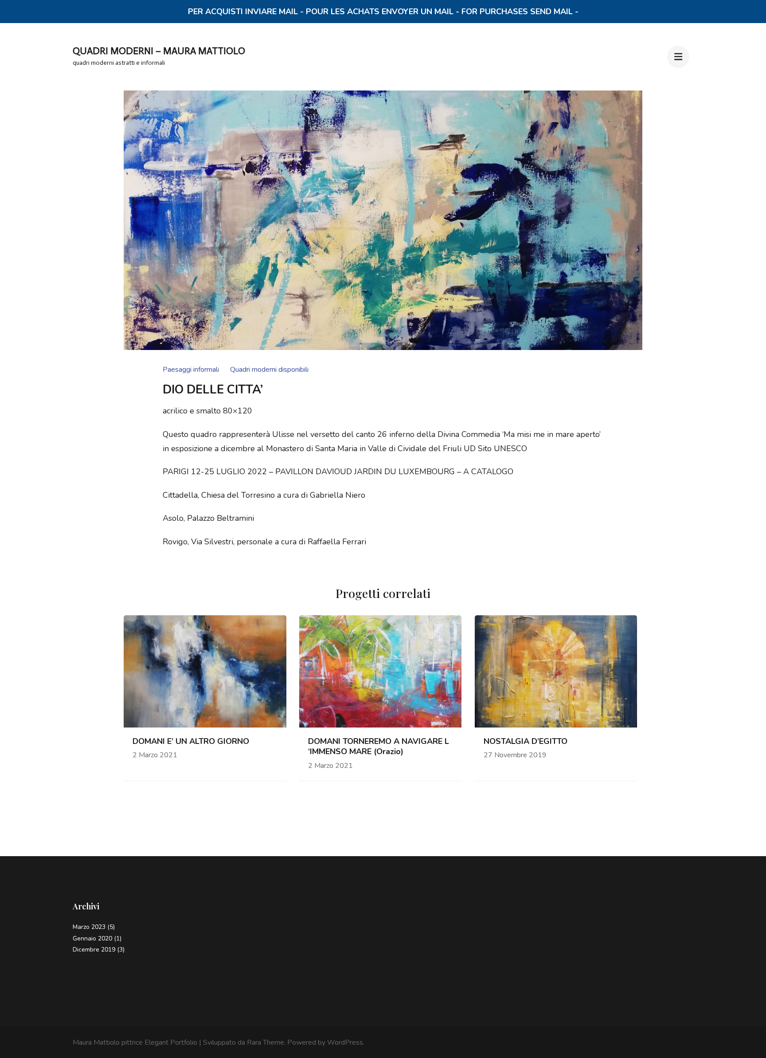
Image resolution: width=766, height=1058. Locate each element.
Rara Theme (265, 1042)
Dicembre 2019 (94, 949)
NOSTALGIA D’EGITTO (525, 741)
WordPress (345, 1042)
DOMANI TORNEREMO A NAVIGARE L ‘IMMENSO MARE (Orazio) (378, 746)
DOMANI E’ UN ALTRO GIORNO (191, 741)
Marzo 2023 (89, 927)
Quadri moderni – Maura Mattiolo (159, 51)
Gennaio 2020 (92, 938)
